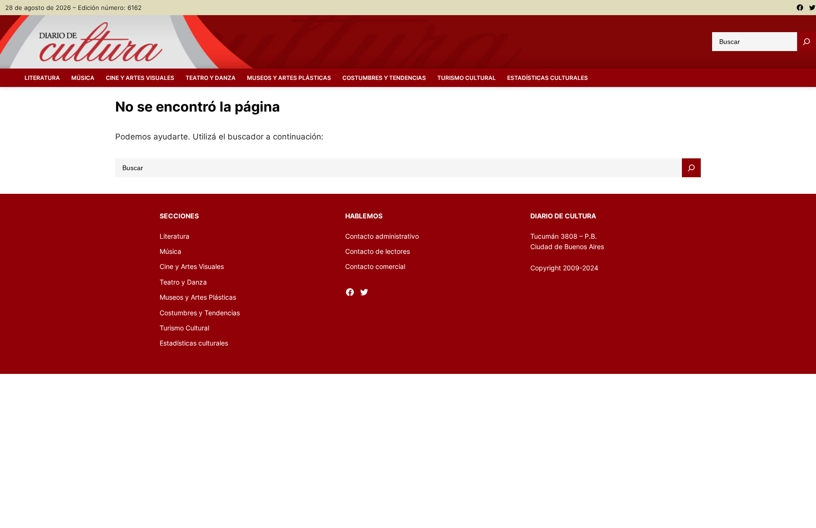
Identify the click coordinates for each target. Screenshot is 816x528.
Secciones (179, 216)
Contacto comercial (375, 266)
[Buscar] (806, 41)
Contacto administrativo (382, 236)
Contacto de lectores (377, 251)
